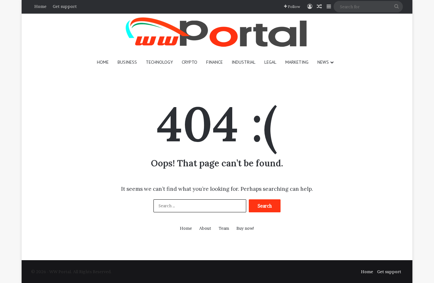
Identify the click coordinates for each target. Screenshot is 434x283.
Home (40, 6)
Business (127, 62)
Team (224, 228)
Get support (65, 6)
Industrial (243, 62)
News (323, 62)
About (205, 228)
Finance (214, 62)
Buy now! (245, 228)
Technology (159, 62)
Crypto (189, 62)
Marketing (297, 62)
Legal (270, 62)
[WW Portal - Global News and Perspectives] (217, 33)
